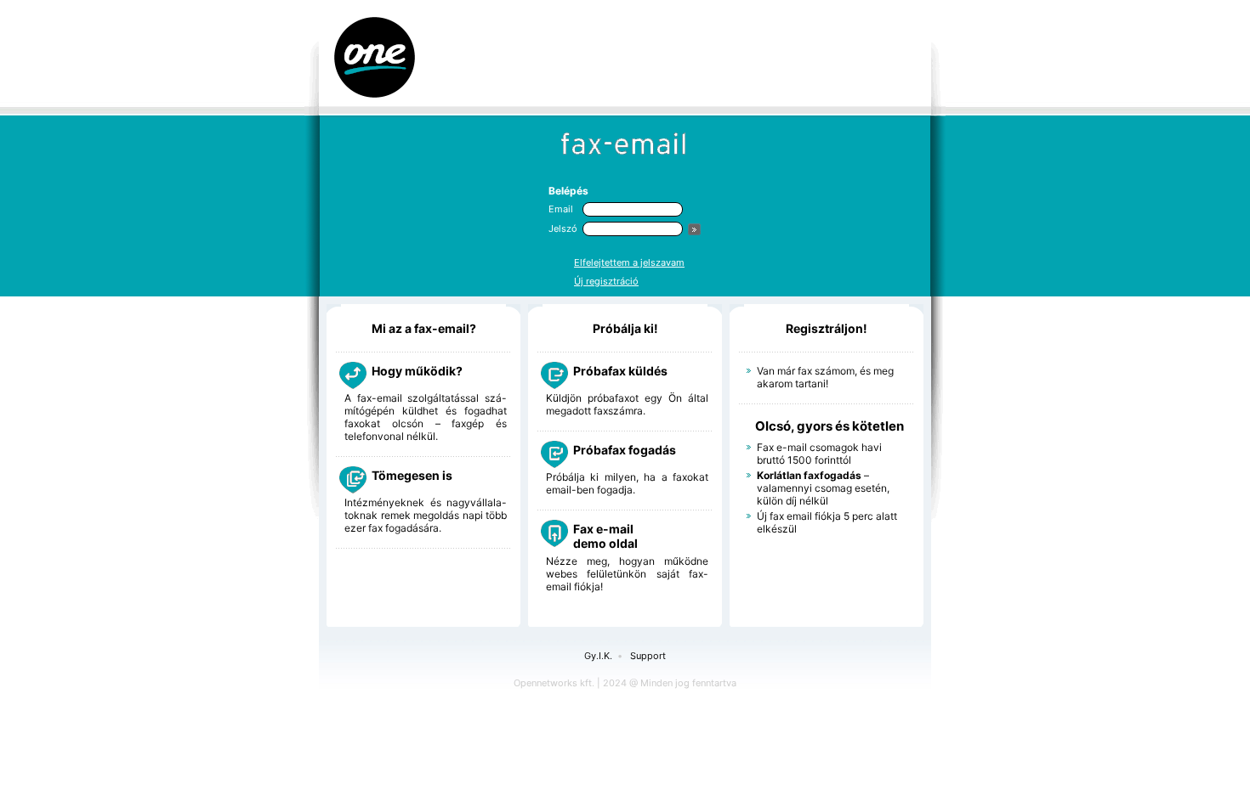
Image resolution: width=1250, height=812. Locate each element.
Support (648, 656)
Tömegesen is (412, 475)
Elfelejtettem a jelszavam (629, 262)
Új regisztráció (606, 281)
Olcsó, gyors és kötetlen (829, 426)
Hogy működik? (417, 371)
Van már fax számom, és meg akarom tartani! (825, 377)
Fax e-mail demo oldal (605, 536)
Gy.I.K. (598, 656)
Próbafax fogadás (624, 450)
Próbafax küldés (620, 371)
